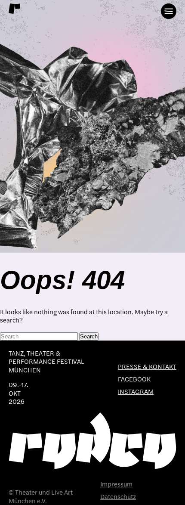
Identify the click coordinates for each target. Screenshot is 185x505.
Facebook (134, 379)
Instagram (136, 391)
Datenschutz (118, 496)
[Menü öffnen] (168, 11)
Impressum (116, 484)
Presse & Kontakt (147, 366)
